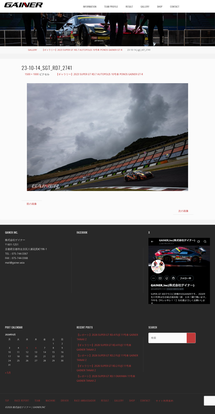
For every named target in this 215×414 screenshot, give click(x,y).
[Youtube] (208, 6)
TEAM (37, 400)
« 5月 (8, 372)
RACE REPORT (22, 400)
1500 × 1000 (32, 74)
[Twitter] (192, 6)
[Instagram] (202, 6)
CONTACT (145, 400)
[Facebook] (187, 6)
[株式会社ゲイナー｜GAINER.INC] (23, 5)
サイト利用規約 (164, 400)
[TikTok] (197, 6)
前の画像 (32, 203)
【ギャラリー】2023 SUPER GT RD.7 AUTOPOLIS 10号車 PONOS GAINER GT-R (82, 50)
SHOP (132, 400)
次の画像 (183, 210)
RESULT (105, 400)
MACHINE (51, 400)
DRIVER (65, 400)
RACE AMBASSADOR (85, 400)
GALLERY (32, 50)
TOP (7, 400)
